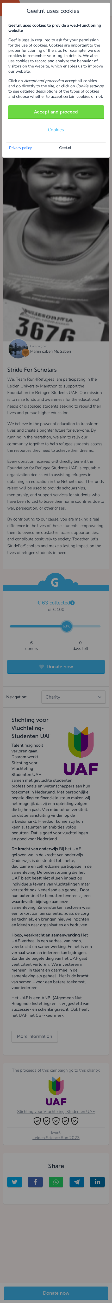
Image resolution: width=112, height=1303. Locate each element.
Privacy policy (20, 147)
